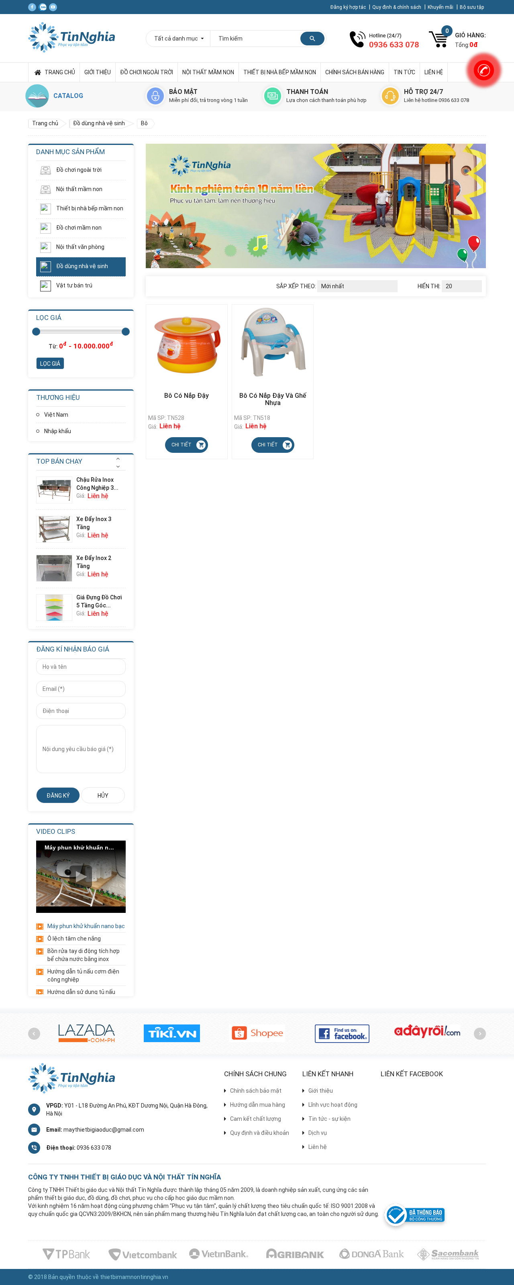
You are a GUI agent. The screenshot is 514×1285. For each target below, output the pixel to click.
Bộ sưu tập (472, 7)
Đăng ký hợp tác (348, 7)
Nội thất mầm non (208, 72)
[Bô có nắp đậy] (186, 343)
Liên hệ (433, 72)
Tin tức (404, 72)
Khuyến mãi (441, 7)
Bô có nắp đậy (186, 395)
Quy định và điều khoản (259, 1133)
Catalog (68, 96)
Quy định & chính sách (397, 7)
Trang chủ (60, 72)
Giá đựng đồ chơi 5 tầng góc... (99, 601)
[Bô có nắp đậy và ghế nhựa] (272, 343)
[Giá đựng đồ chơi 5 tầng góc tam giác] (56, 607)
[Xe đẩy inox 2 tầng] (56, 568)
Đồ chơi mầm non (78, 227)
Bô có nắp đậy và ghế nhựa (272, 399)
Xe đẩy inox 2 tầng (93, 562)
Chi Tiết (181, 445)
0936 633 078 (94, 1147)
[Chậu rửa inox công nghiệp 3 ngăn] (56, 490)
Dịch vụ (317, 1133)
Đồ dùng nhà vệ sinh (81, 266)
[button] (118, 458)
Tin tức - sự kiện (329, 1119)
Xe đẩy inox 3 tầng (93, 523)
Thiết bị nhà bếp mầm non (279, 72)
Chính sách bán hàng (354, 72)
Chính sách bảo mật (255, 1090)
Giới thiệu (97, 72)
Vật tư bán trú (73, 285)
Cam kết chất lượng (255, 1119)
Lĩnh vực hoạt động (332, 1105)
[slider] (36, 332)
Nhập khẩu (57, 431)
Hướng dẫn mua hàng (257, 1105)
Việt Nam (56, 414)
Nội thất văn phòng (79, 247)
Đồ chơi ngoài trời (146, 72)
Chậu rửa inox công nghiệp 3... (97, 484)
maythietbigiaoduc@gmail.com (103, 1129)
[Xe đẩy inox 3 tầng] (56, 529)
